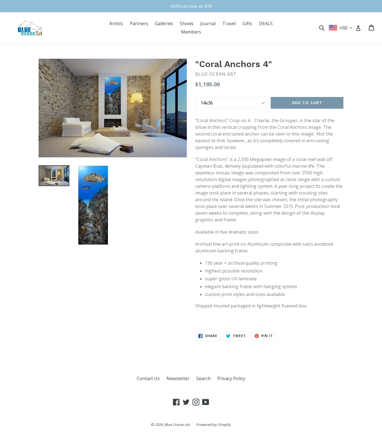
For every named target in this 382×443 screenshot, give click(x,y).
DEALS (266, 23)
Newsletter (178, 378)
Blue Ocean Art (177, 424)
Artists (116, 23)
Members (191, 32)
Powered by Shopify (214, 424)
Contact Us (148, 378)
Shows (187, 23)
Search (203, 378)
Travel (229, 23)
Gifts (247, 23)
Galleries (164, 23)
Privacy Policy (231, 378)
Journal (208, 23)
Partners (139, 23)
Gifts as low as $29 (191, 6)
